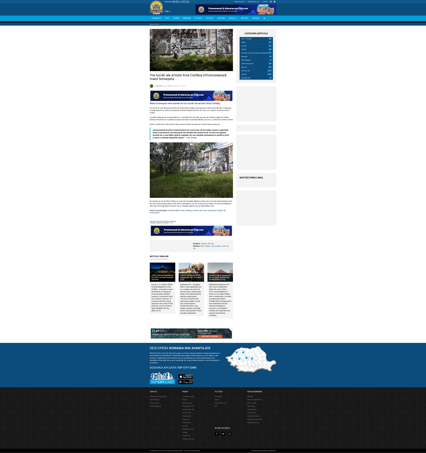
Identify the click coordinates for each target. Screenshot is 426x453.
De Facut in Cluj (187, 403)
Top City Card (251, 413)
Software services (220, 403)
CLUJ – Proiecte (246, 39)
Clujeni (243, 42)
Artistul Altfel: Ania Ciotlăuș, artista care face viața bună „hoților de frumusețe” (188, 211)
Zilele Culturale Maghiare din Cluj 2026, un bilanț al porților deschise (162, 277)
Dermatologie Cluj (155, 406)
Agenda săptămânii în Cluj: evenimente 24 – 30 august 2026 (190, 277)
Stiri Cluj (210, 244)
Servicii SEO (218, 396)
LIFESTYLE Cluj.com (247, 63)
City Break (250, 396)
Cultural (203, 244)
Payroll (217, 399)
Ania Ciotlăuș (191, 138)
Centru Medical (154, 399)
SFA (216, 406)
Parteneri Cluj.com (253, 1)
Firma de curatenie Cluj (254, 399)
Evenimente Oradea (253, 416)
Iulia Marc (159, 86)
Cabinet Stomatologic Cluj (158, 396)
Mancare (244, 67)
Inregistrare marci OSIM (254, 419)
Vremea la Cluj (245, 78)
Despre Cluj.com (239, 1)
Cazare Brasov (251, 409)
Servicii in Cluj (245, 71)
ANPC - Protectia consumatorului (189, 451)
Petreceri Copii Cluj (188, 439)
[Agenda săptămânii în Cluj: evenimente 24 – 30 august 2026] (191, 272)
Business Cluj (186, 422)
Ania (171, 223)
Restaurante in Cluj (188, 409)
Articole (157, 24)
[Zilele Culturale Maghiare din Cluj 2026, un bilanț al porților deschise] (162, 272)
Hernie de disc (154, 403)
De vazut (185, 426)
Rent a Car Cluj (251, 403)
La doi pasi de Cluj (188, 396)
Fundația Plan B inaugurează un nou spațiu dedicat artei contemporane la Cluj (220, 277)
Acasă (151, 24)
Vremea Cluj (186, 436)
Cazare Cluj (185, 419)
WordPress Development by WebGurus (263, 451)
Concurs (244, 46)
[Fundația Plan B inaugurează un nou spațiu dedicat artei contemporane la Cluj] (220, 272)
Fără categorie (245, 60)
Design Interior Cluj (253, 422)
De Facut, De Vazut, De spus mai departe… (254, 53)
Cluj (167, 11)
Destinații (244, 56)
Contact (265, 1)
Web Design (251, 406)
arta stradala (216, 246)
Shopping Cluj (186, 416)
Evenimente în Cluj (188, 406)
